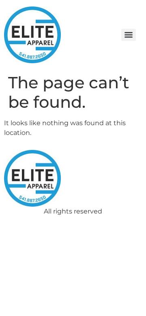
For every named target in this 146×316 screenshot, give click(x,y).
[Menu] (128, 35)
